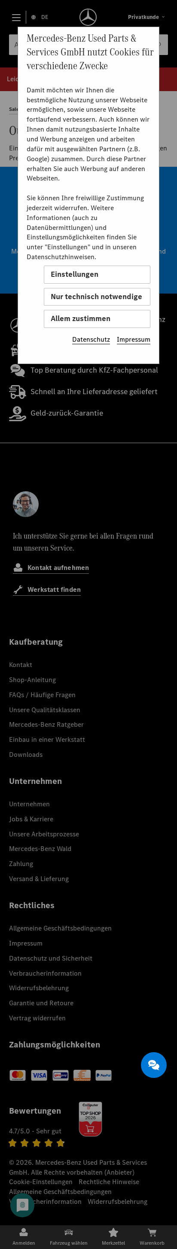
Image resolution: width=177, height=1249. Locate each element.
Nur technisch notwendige (96, 296)
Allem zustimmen (80, 318)
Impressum (133, 339)
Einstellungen (74, 274)
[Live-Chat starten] (154, 1065)
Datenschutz (91, 339)
